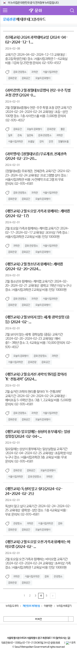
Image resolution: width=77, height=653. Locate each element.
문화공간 (26, 78)
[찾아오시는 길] (62, 638)
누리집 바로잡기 (64, 606)
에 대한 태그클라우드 (24, 19)
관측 (19, 135)
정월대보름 (63, 141)
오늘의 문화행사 (43, 78)
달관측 (30, 135)
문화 (38, 10)
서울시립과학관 (50, 72)
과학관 (34, 72)
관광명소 (17, 523)
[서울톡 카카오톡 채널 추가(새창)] (71, 643)
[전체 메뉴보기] (5, 10)
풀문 (63, 129)
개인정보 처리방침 (31, 606)
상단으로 (71, 619)
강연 (51, 141)
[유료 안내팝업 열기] (62, 643)
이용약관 (48, 606)
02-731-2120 (29, 642)
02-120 (14, 642)
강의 (41, 141)
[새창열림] (31, 10)
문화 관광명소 (19, 72)
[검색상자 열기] (72, 10)
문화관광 (12, 78)
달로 (10, 135)
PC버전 (38, 619)
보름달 (31, 141)
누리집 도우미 (12, 606)
